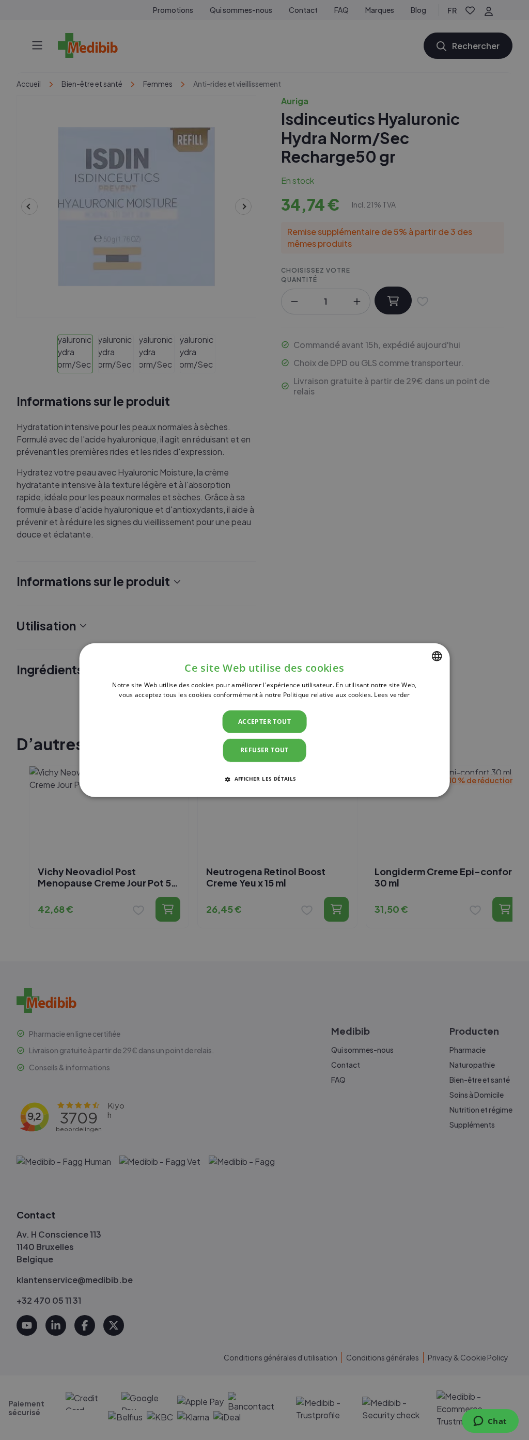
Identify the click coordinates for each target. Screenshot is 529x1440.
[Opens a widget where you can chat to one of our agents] (490, 1422)
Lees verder (392, 694)
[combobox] (436, 656)
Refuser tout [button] (264, 750)
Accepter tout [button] (264, 721)
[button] (264, 778)
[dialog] (265, 720)
